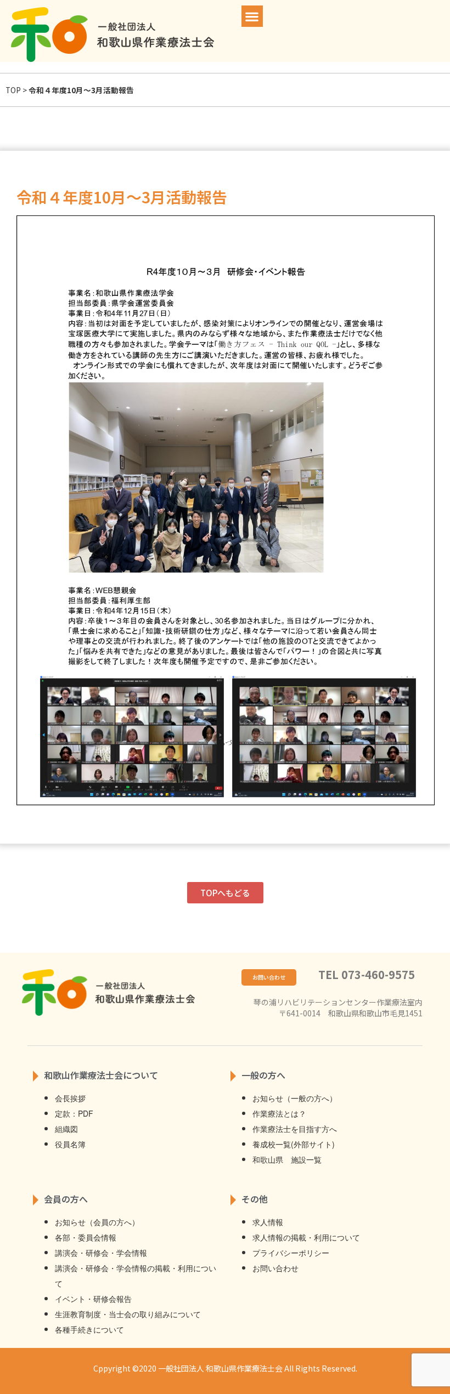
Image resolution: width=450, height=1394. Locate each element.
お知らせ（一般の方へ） (294, 1098)
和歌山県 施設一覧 (287, 1159)
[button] (252, 16)
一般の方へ (263, 1075)
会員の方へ (66, 1198)
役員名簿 (70, 1144)
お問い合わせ (275, 1267)
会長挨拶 (70, 1098)
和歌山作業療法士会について (101, 1075)
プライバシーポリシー (290, 1252)
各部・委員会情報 (85, 1237)
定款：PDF (74, 1113)
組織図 (66, 1128)
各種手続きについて (89, 1329)
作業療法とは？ (279, 1113)
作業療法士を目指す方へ (294, 1128)
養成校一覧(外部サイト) (293, 1144)
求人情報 (267, 1221)
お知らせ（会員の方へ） (97, 1221)
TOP (13, 89)
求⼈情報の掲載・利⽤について (306, 1237)
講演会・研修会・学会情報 (101, 1252)
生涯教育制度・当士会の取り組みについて (128, 1313)
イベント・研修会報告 (93, 1298)
